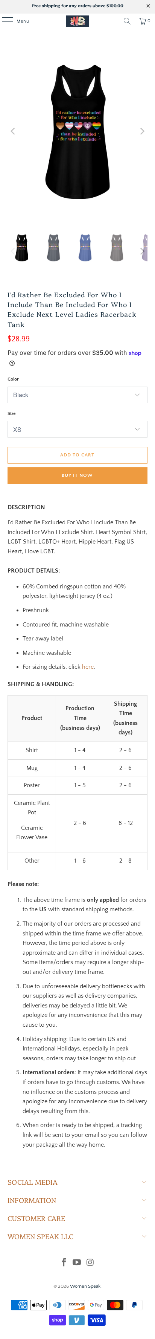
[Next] (142, 131)
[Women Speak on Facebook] (64, 1263)
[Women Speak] (77, 21)
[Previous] (13, 131)
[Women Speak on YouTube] (77, 1263)
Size (12, 413)
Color (13, 379)
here (88, 666)
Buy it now (77, 475)
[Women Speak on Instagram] (90, 1263)
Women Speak (85, 1286)
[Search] (127, 21)
